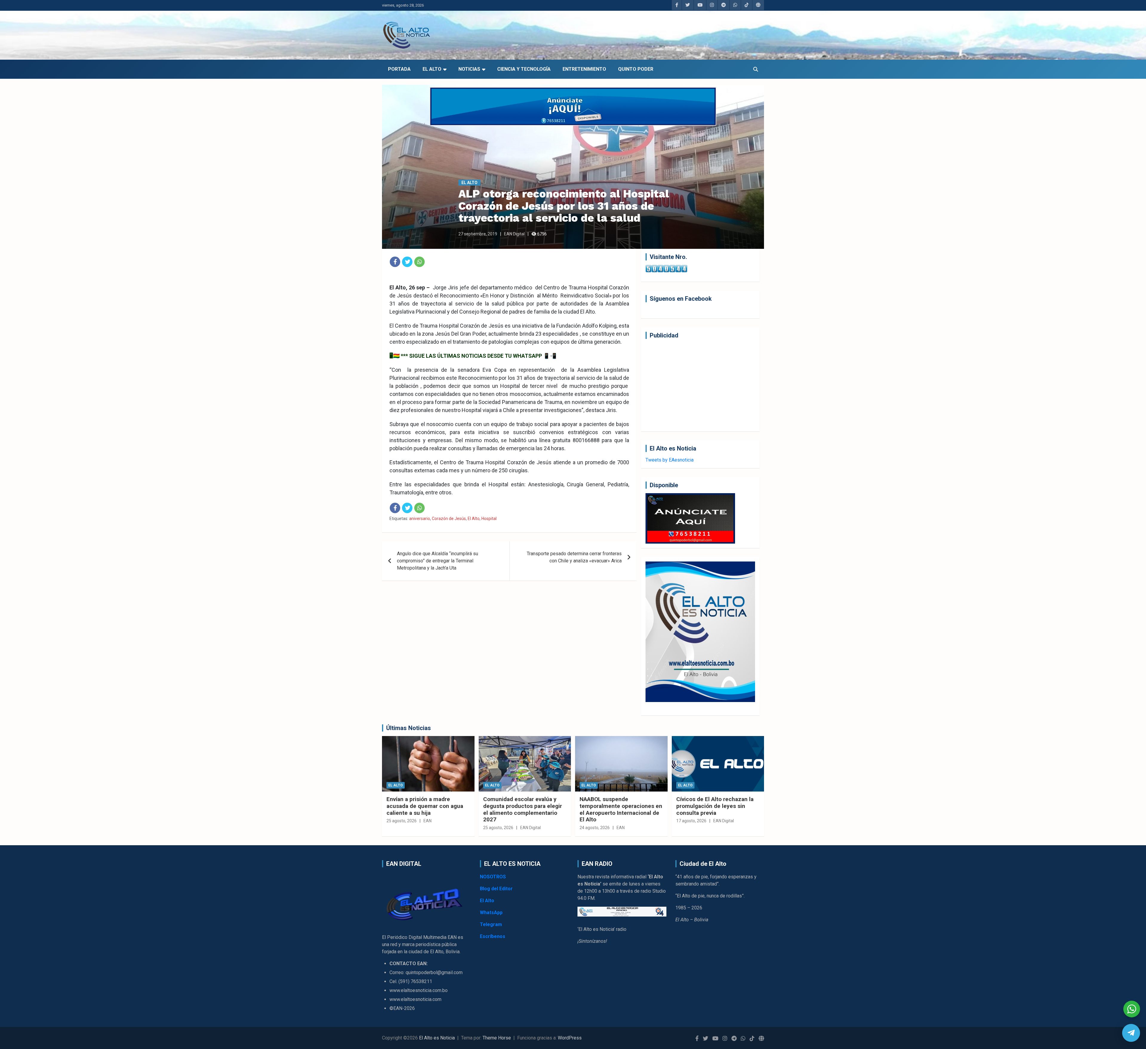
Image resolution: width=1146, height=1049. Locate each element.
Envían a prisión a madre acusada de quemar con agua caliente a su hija (424, 806)
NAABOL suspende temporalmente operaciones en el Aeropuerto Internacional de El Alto (621, 809)
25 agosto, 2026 (401, 820)
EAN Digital (514, 234)
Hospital (489, 518)
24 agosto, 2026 (595, 827)
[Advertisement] (700, 385)
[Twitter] (407, 262)
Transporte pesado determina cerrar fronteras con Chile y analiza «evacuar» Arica (574, 557)
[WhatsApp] (419, 262)
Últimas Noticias (408, 728)
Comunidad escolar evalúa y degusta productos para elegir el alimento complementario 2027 (522, 809)
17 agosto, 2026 (691, 820)
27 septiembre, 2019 (477, 234)
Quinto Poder (635, 69)
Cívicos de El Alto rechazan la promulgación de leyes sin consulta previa (715, 806)
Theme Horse (497, 1038)
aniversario (419, 518)
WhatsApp (491, 912)
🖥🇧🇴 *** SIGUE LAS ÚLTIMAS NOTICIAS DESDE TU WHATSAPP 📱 (469, 356)
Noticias (469, 69)
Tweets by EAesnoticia (670, 460)
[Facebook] (395, 262)
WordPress (570, 1038)
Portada (399, 69)
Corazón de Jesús (449, 518)
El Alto (432, 69)
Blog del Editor (496, 888)
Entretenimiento (584, 69)
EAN (427, 820)
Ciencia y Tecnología (524, 69)
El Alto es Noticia (437, 1038)
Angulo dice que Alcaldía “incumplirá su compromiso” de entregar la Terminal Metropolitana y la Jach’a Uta (437, 561)
